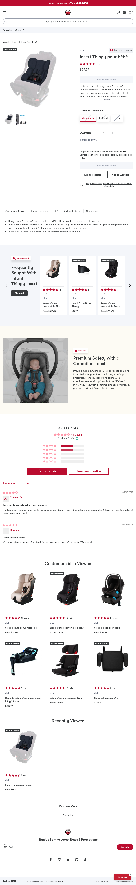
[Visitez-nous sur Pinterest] (76, 859)
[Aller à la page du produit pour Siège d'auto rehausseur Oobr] (68, 660)
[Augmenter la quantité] (112, 133)
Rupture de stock (106, 79)
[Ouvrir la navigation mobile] (4, 11)
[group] (34, 79)
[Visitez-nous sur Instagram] (59, 859)
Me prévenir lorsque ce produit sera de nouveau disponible (109, 184)
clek (82, 50)
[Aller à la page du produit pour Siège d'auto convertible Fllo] (53, 269)
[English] (6, 881)
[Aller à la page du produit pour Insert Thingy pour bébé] (23, 747)
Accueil (6, 42)
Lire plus (106, 100)
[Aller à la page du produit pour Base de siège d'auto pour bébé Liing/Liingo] (23, 660)
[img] (10, 492)
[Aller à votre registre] (124, 12)
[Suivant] (129, 285)
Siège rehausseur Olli (106, 697)
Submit (125, 847)
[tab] (15, 211)
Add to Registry (92, 174)
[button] (88, 64)
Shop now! (82, 2)
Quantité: (85, 132)
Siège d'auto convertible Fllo (21, 627)
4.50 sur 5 (76, 434)
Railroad (103, 118)
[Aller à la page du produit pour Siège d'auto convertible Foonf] (111, 269)
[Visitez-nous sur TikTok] (85, 859)
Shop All (19, 293)
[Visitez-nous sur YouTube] (68, 859)
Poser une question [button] (89, 471)
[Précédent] (6, 285)
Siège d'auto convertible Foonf (66, 627)
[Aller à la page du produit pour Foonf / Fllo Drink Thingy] (82, 269)
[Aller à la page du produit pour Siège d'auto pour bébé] (112, 590)
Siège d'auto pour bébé (107, 627)
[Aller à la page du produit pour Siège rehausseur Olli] (112, 660)
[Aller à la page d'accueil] (68, 12)
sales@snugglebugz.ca (124, 881)
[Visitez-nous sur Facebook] (50, 859)
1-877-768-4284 (102, 881)
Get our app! (122, 877)
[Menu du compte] (118, 12)
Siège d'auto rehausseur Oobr (66, 697)
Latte (117, 118)
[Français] (15, 881)
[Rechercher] (5, 21)
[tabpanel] (68, 226)
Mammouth (88, 118)
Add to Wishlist (120, 174)
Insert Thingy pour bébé (18, 784)
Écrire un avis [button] (47, 471)
